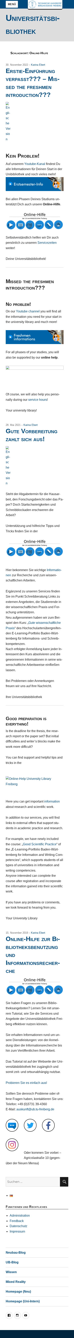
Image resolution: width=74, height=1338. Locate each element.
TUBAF (45, 4)
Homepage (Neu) (18, 1291)
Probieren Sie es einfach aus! (26, 1082)
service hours (37, 399)
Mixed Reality (16, 1281)
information (52, 801)
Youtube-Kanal (34, 164)
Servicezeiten (47, 242)
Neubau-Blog (16, 1252)
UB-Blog (12, 1262)
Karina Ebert (38, 64)
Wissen (11, 1272)
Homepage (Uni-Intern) (23, 1301)
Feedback (17, 1221)
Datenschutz (18, 1226)
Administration (20, 1215)
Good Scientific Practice (39, 844)
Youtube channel (28, 311)
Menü (12, 4)
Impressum (17, 1231)
